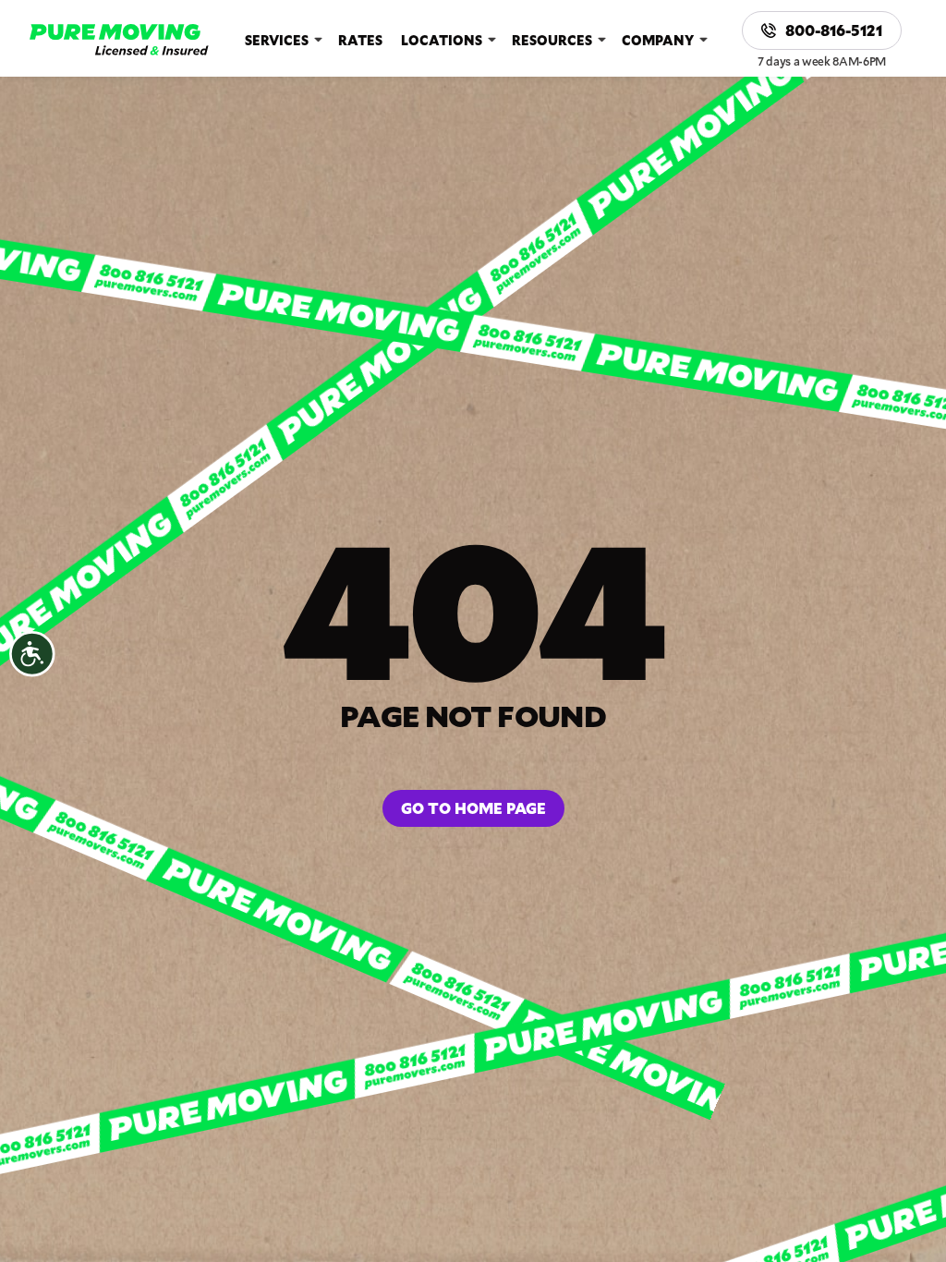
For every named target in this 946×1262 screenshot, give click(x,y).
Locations (441, 40)
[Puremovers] (119, 39)
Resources (552, 40)
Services (277, 40)
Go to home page (473, 808)
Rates (360, 40)
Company (658, 40)
